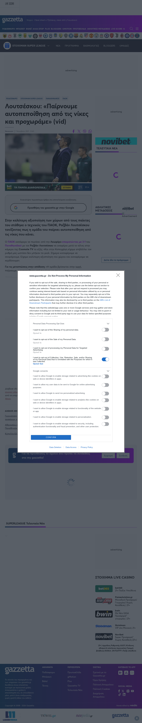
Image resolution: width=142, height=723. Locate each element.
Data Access (71, 447)
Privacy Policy (87, 447)
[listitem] (71, 323)
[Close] (119, 276)
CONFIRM (51, 437)
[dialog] (71, 361)
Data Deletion (55, 447)
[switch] (105, 330)
